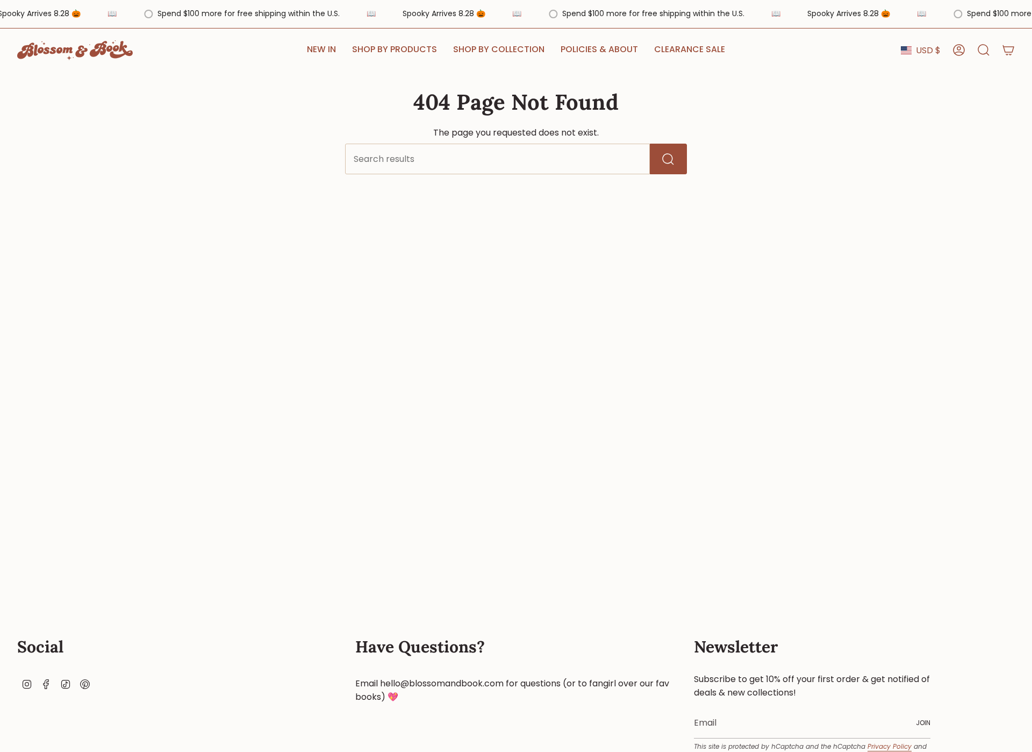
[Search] (668, 159)
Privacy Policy (890, 746)
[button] (394, 50)
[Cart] (1008, 50)
